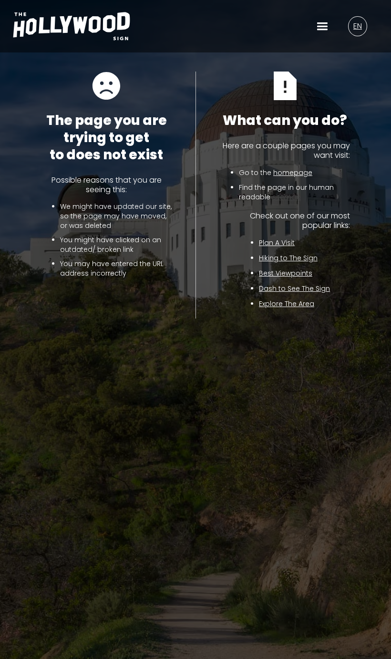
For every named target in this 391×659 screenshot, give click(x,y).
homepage (292, 172)
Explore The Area (286, 304)
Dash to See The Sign (294, 288)
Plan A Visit (277, 242)
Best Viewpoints (285, 273)
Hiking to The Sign (288, 258)
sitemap (286, 197)
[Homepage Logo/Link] (71, 32)
